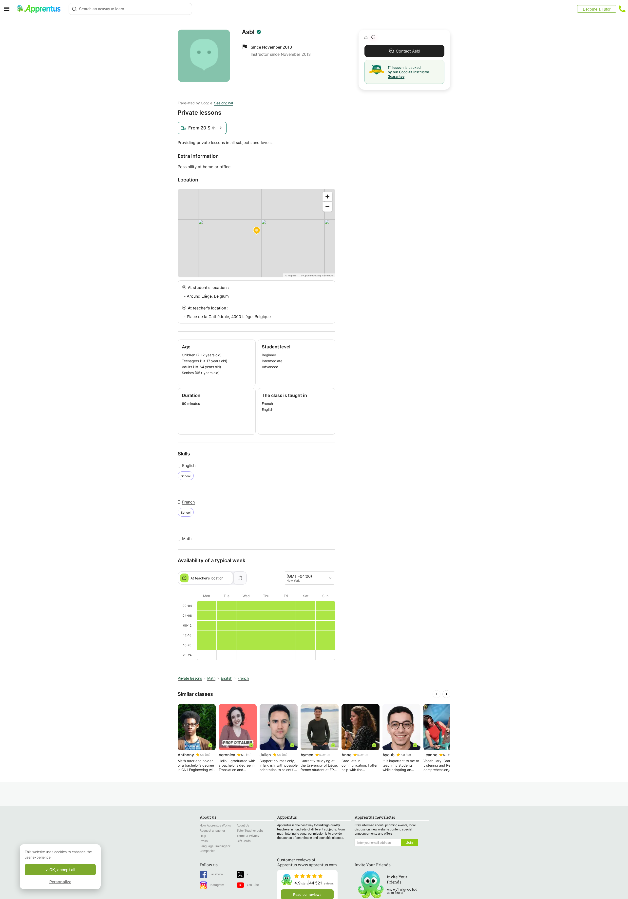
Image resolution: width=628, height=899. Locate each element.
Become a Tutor (596, 9)
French (188, 502)
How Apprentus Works (215, 825)
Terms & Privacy (248, 836)
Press (204, 841)
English (188, 465)
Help (203, 836)
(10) (207, 755)
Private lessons (190, 678)
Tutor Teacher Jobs (250, 830)
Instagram (217, 885)
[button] (373, 37)
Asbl (248, 32)
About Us (243, 825)
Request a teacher (212, 830)
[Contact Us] (622, 8)
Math (186, 538)
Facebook (216, 874)
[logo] (41, 9)
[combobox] (130, 9)
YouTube (253, 885)
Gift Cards (244, 841)
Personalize (60, 881)
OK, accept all (61, 869)
